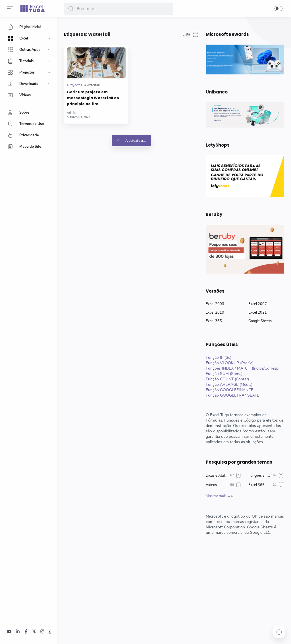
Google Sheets (260, 320)
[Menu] (10, 8)
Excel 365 (214, 320)
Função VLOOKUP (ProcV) (229, 363)
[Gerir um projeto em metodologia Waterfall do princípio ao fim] (96, 62)
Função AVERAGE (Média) (229, 384)
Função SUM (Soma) (224, 373)
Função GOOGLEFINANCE (229, 390)
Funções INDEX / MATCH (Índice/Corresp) (243, 368)
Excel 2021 (257, 312)
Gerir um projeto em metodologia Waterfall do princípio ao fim (93, 98)
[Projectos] (75, 85)
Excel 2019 (215, 312)
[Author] (71, 113)
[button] (70, 9)
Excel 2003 (215, 303)
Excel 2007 (257, 303)
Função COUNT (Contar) (227, 379)
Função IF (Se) (218, 357)
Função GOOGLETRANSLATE (232, 395)
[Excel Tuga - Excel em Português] (32, 8)
